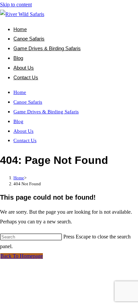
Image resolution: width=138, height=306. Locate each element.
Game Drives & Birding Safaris (46, 111)
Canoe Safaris (27, 102)
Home (19, 92)
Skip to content (16, 4)
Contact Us (25, 140)
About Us (23, 131)
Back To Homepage (21, 256)
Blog (18, 121)
